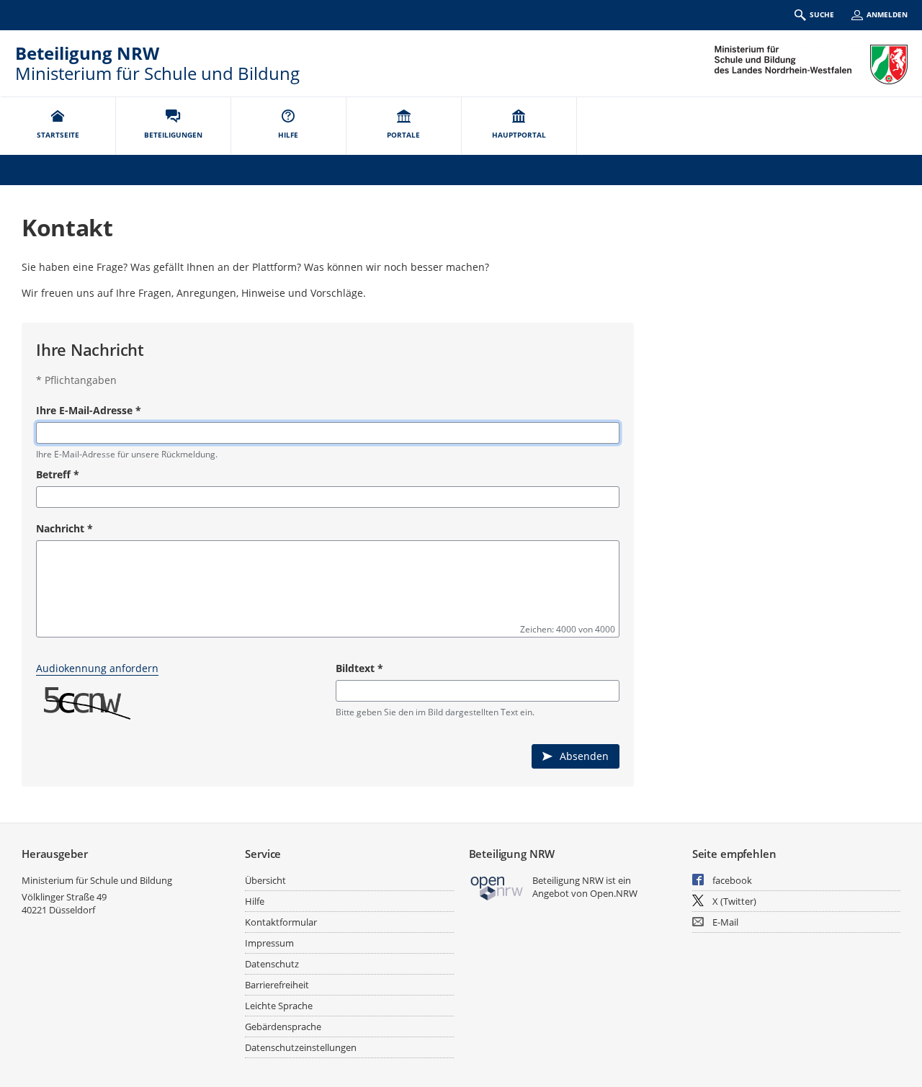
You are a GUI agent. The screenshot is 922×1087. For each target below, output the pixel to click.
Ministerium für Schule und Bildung (97, 880)
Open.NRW (613, 893)
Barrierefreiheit (277, 984)
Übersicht (265, 880)
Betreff (57, 474)
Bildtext (359, 668)
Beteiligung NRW (87, 53)
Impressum (269, 942)
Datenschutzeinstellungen (301, 1047)
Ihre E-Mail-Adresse (88, 410)
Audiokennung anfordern (97, 668)
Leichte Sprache (279, 1005)
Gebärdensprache (283, 1026)
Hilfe (254, 901)
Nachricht (64, 528)
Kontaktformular (281, 922)
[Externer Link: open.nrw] (497, 887)
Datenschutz (272, 963)
